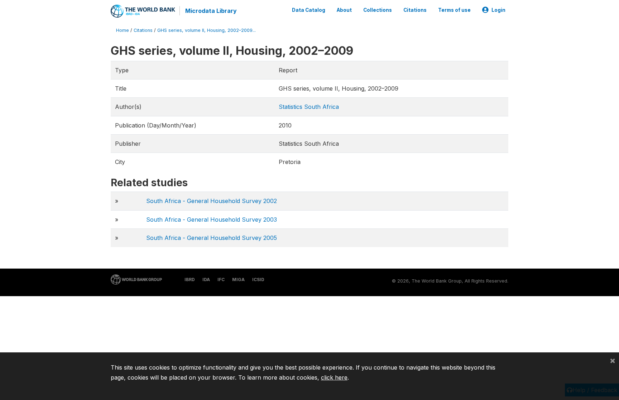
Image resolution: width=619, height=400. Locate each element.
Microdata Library (211, 10)
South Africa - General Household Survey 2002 (211, 200)
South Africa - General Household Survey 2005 (211, 237)
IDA (206, 279)
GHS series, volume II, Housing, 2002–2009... (206, 30)
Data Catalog (308, 10)
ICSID (258, 279)
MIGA (238, 279)
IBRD (189, 279)
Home (122, 30)
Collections (377, 10)
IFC (221, 279)
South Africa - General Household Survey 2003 (211, 219)
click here (334, 377)
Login (498, 10)
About (344, 10)
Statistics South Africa (309, 106)
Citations (415, 10)
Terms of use (454, 10)
